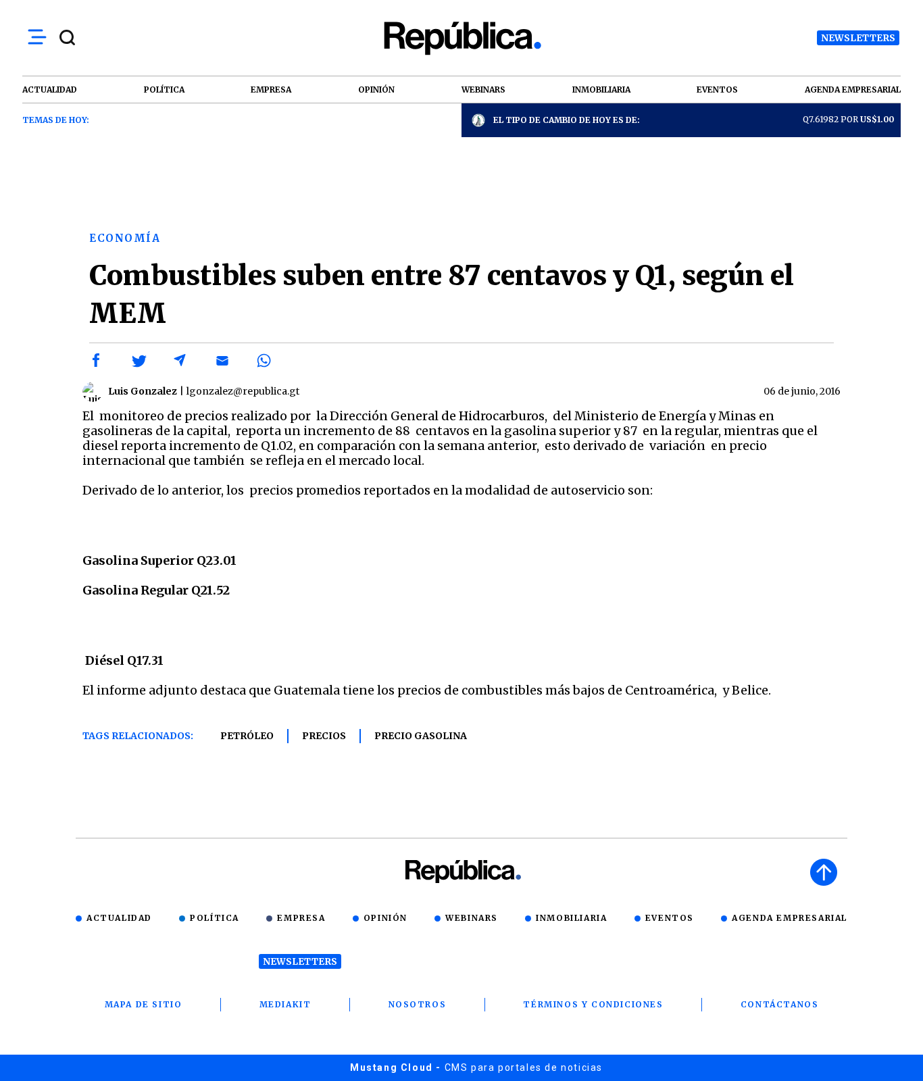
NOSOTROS (418, 1004)
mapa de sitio (143, 1004)
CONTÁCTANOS (780, 1004)
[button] (96, 360)
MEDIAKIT (285, 1004)
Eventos (669, 918)
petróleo (247, 736)
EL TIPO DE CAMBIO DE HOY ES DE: (566, 120)
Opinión (385, 918)
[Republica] (461, 38)
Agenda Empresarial (789, 918)
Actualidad (119, 918)
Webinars (471, 918)
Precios (324, 736)
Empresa (301, 918)
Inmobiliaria (571, 918)
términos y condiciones (593, 1004)
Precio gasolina (420, 736)
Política (214, 918)
